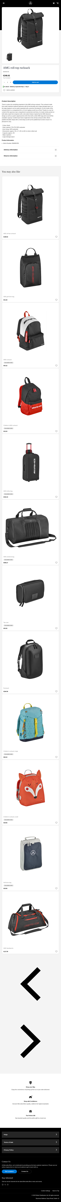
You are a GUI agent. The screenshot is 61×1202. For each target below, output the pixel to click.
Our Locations (9, 1171)
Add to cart (35, 82)
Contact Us (24, 1171)
